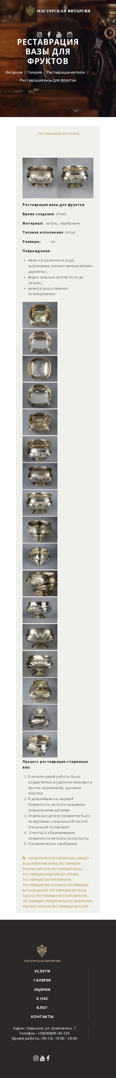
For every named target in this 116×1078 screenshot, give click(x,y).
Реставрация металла (66, 72)
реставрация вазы (66, 869)
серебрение (82, 901)
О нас (42, 998)
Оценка (42, 989)
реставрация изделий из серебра (50, 874)
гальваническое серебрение (51, 858)
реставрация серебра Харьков (47, 901)
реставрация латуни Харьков (47, 880)
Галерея (35, 72)
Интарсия (14, 72)
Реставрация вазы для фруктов (48, 80)
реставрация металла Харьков (61, 896)
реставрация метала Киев (44, 885)
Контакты (42, 1016)
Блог (42, 1007)
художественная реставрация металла (55, 906)
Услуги (42, 971)
